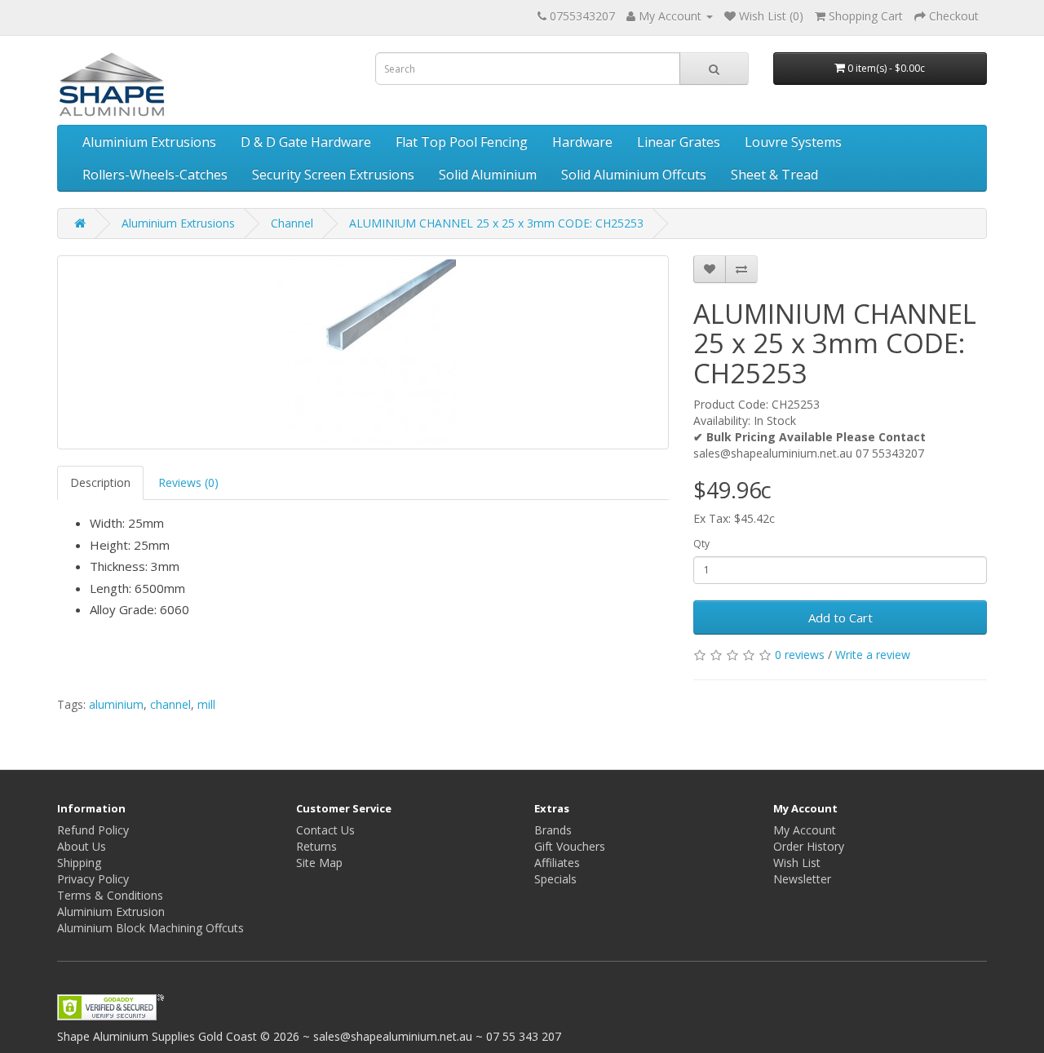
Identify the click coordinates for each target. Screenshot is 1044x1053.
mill (206, 704)
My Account (804, 830)
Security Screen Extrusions (333, 175)
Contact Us (325, 830)
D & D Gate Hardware (306, 142)
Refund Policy (93, 830)
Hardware (582, 142)
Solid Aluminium (488, 175)
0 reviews (800, 654)
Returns (316, 846)
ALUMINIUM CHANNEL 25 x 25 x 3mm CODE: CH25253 (496, 223)
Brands (553, 830)
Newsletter (802, 879)
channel (170, 704)
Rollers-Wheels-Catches (155, 175)
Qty (701, 544)
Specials (555, 879)
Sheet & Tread (774, 175)
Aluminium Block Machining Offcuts (150, 928)
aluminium (116, 704)
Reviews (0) (188, 482)
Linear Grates (678, 142)
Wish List (797, 862)
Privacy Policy (93, 879)
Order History (808, 846)
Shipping (79, 862)
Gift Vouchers (569, 846)
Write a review (872, 654)
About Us (81, 846)
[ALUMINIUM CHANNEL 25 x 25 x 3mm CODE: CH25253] (363, 352)
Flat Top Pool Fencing (462, 142)
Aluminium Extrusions (149, 142)
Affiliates (557, 862)
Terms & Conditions (110, 895)
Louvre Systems (793, 142)
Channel (292, 223)
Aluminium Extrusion (111, 911)
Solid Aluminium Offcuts (633, 175)
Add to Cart (840, 617)
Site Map (319, 862)
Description (100, 482)
